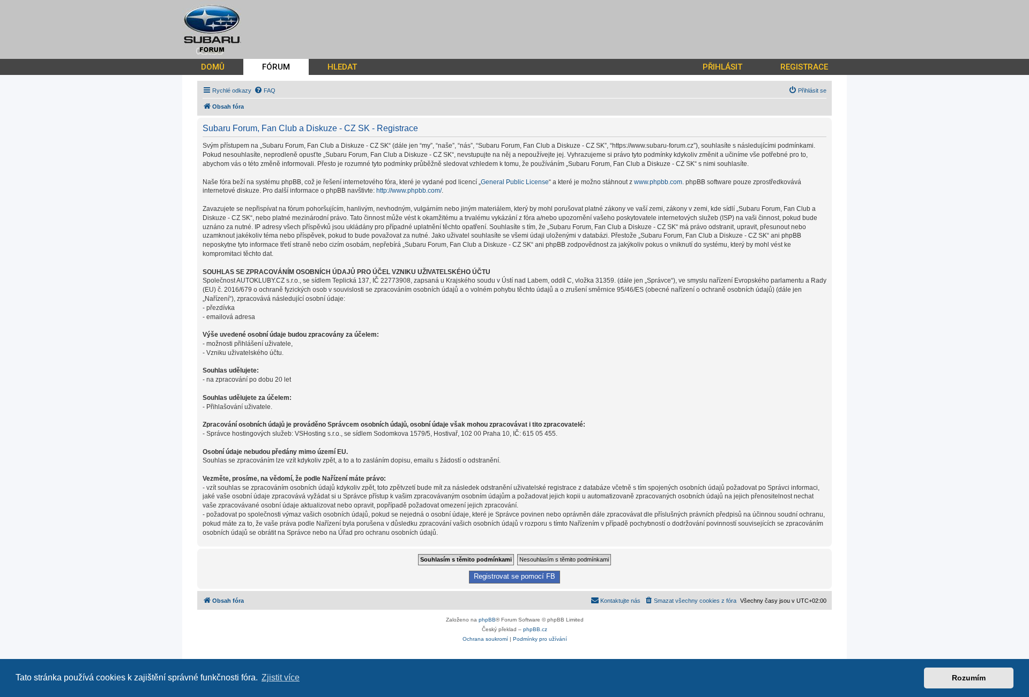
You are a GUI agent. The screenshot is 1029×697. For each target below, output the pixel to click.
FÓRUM (276, 67)
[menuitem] (264, 90)
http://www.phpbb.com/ (409, 190)
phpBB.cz (535, 629)
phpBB (487, 620)
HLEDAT (342, 67)
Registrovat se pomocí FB (514, 576)
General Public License (515, 182)
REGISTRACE (804, 67)
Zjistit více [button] (281, 677)
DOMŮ (213, 67)
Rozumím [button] (969, 677)
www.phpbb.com (658, 182)
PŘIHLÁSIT (722, 67)
